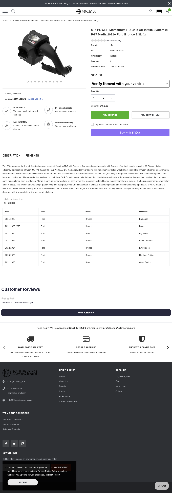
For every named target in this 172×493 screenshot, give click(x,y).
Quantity (95, 91)
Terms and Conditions (13, 419)
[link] (6, 443)
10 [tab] (61, 81)
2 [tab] (31, 81)
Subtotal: (95, 106)
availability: (96, 56)
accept (22, 482)
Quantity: (95, 61)
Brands (62, 386)
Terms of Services (11, 424)
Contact (62, 391)
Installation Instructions (13, 199)
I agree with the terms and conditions (111, 124)
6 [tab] (46, 81)
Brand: (94, 45)
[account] (151, 11)
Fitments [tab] (32, 156)
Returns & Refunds (11, 429)
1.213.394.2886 (15, 98)
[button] (159, 11)
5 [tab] (42, 81)
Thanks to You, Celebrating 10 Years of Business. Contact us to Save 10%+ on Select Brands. (86, 3)
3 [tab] (35, 81)
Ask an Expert (34, 99)
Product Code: (98, 66)
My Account (121, 386)
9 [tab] (57, 81)
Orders (119, 391)
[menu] (5, 11)
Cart (117, 381)
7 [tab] (50, 81)
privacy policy (53, 475)
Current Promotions (68, 401)
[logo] (86, 11)
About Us (63, 381)
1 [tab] (28, 81)
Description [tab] (11, 156)
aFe (112, 45)
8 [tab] (53, 81)
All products (64, 396)
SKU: (93, 50)
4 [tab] (39, 81)
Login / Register (123, 376)
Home (5, 20)
